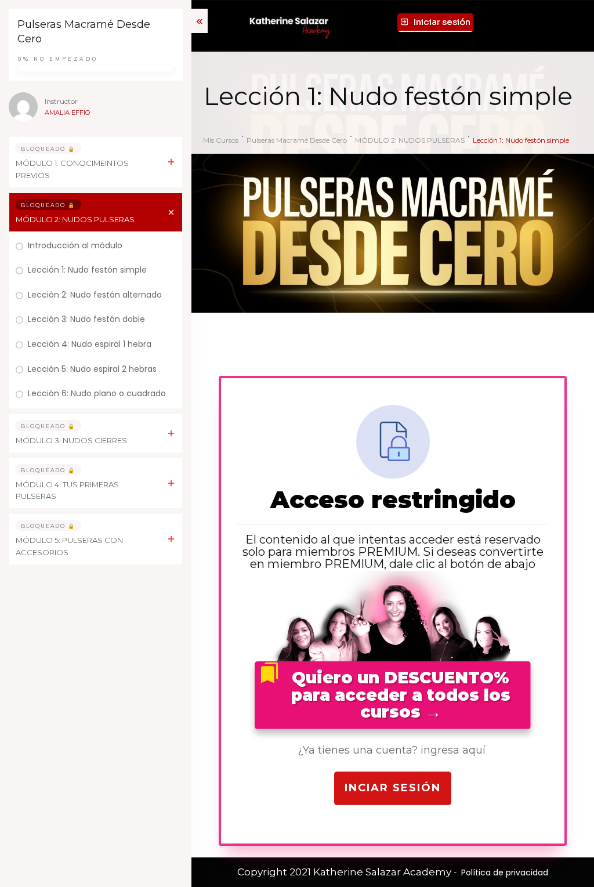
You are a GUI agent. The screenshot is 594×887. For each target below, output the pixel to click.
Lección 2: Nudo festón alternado (95, 295)
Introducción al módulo (75, 245)
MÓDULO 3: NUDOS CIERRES (71, 440)
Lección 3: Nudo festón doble (86, 319)
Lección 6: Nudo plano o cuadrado (97, 393)
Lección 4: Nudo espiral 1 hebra (89, 344)
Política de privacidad (504, 872)
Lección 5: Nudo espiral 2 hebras (92, 369)
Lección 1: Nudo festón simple (87, 270)
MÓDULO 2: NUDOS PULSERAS (75, 219)
